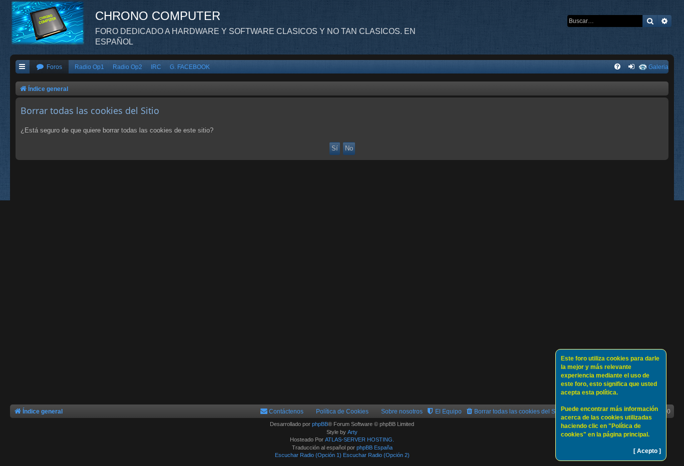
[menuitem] (49, 67)
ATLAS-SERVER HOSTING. (359, 439)
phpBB (320, 424)
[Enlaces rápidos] (23, 67)
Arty (353, 432)
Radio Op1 (89, 67)
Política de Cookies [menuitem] (342, 411)
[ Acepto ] (647, 451)
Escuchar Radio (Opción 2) (376, 455)
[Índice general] (52, 22)
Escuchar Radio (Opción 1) (308, 455)
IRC (156, 67)
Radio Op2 (127, 67)
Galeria (658, 67)
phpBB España (375, 447)
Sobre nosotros (402, 411)
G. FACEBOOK (190, 67)
